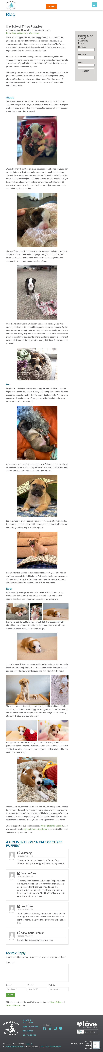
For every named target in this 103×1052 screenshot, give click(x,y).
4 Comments (34, 33)
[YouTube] (55, 1028)
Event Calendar (30, 1027)
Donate (51, 6)
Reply (11, 859)
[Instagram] (50, 1028)
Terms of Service (13, 1005)
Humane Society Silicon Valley (14, 1046)
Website (52, 985)
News (13, 33)
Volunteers (21, 33)
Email (30, 985)
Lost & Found (29, 1035)
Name (9, 985)
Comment (10, 962)
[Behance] (60, 1028)
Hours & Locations (28, 1021)
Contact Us (29, 1044)
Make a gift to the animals (51, 826)
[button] (94, 4)
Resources (28, 1031)
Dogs (8, 33)
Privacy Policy (55, 1002)
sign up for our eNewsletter (35, 829)
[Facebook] (44, 1028)
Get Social (47, 1025)
